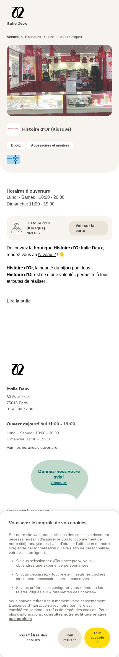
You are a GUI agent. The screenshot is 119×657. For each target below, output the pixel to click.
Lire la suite (19, 301)
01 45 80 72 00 (20, 409)
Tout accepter (97, 637)
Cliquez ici (59, 483)
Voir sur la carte (85, 228)
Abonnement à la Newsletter (28, 511)
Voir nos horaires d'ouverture (32, 447)
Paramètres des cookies (33, 637)
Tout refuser (69, 637)
